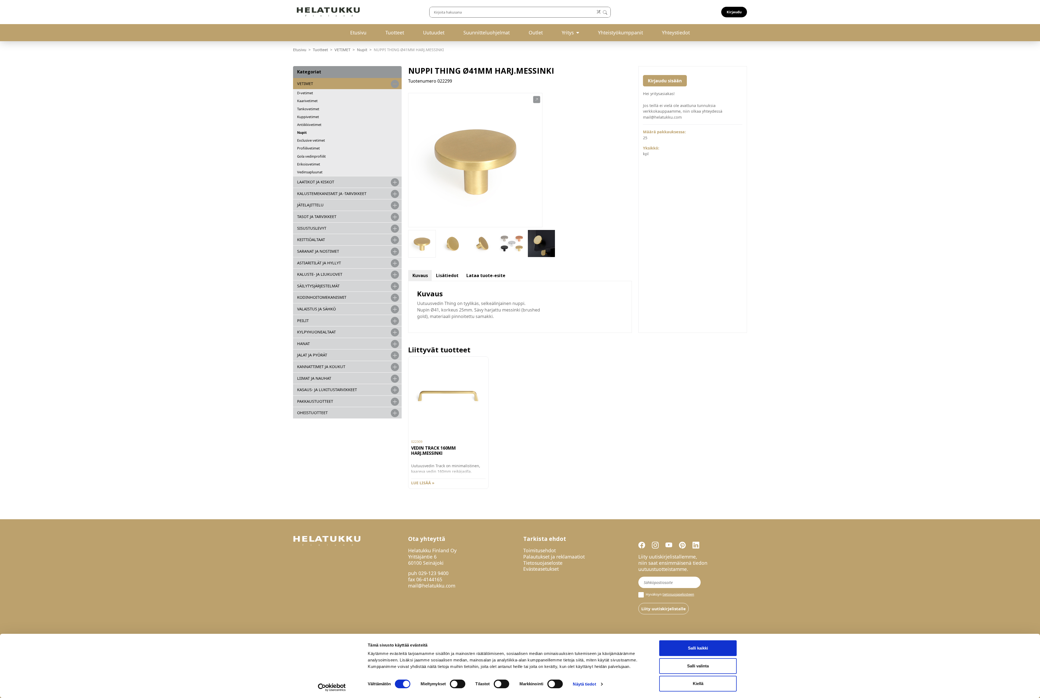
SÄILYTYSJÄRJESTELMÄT (318, 285)
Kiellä (698, 683)
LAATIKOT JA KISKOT (315, 181)
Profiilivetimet (308, 148)
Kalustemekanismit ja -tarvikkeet (331, 193)
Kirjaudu (734, 11)
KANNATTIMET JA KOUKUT (321, 366)
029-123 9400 (433, 573)
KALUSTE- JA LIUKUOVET (319, 274)
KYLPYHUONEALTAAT (316, 332)
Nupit (362, 49)
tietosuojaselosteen (678, 594)
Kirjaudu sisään (665, 81)
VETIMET (342, 49)
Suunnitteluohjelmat (486, 32)
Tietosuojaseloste (543, 563)
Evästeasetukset (541, 569)
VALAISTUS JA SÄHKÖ (316, 308)
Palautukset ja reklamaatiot (554, 556)
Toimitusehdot (539, 550)
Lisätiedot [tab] (447, 275)
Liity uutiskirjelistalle (663, 608)
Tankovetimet (308, 108)
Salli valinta (698, 666)
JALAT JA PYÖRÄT (312, 355)
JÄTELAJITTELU (310, 204)
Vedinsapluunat (310, 172)
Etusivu (358, 32)
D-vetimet (305, 92)
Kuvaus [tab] (420, 275)
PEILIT (303, 320)
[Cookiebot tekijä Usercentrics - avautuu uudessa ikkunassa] (332, 687)
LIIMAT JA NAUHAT (314, 378)
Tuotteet (394, 32)
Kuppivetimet (308, 116)
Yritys (568, 32)
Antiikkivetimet (309, 124)
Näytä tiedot (584, 684)
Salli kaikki (698, 648)
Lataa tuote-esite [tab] (485, 275)
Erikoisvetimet (308, 164)
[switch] (457, 684)
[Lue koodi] (599, 12)
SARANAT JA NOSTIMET (318, 251)
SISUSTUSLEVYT (311, 228)
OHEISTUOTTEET (312, 412)
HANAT (303, 343)
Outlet (536, 32)
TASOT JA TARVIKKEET (316, 216)
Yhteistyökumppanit (620, 32)
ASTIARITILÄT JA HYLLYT (319, 262)
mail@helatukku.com (431, 585)
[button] (536, 100)
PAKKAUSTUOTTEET (315, 401)
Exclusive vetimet (311, 140)
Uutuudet (433, 32)
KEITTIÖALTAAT (311, 239)
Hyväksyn (669, 594)
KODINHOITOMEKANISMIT (321, 297)
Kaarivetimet (307, 100)
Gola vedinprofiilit (311, 156)
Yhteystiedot (676, 32)
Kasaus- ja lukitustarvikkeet (327, 389)
